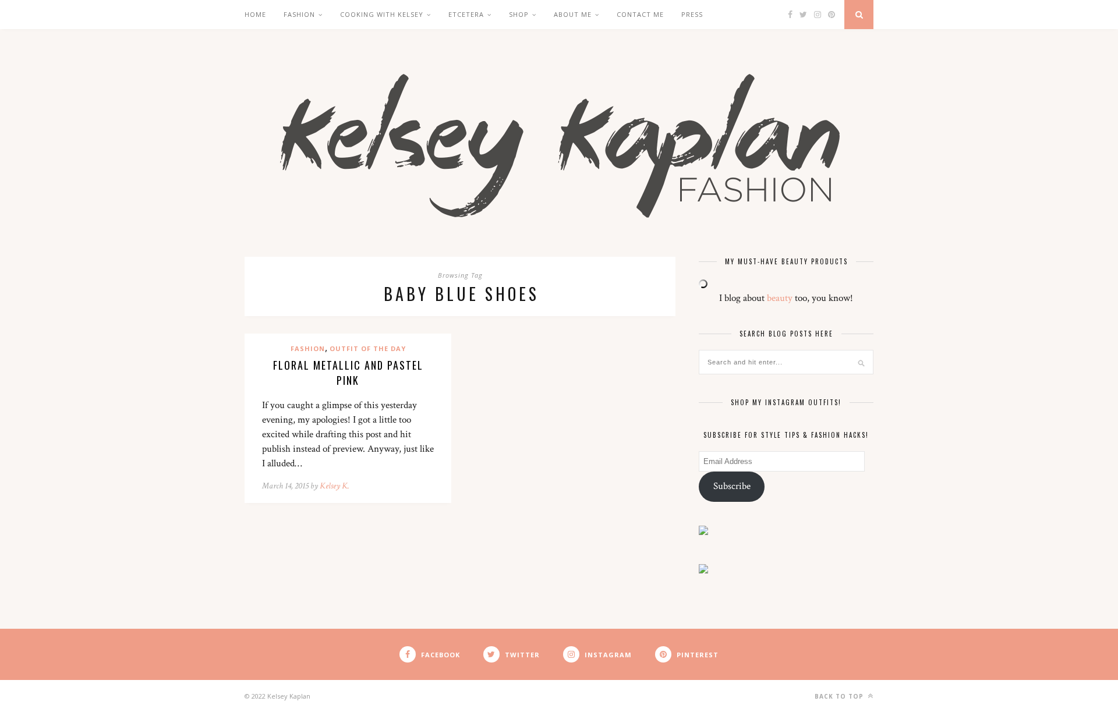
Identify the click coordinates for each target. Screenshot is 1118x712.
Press (692, 14)
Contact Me (640, 14)
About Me (573, 14)
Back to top (840, 696)
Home (255, 14)
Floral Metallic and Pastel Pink (348, 372)
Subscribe (732, 486)
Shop (519, 14)
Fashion (299, 14)
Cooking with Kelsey (381, 14)
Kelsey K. (334, 485)
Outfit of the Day (368, 348)
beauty (779, 298)
